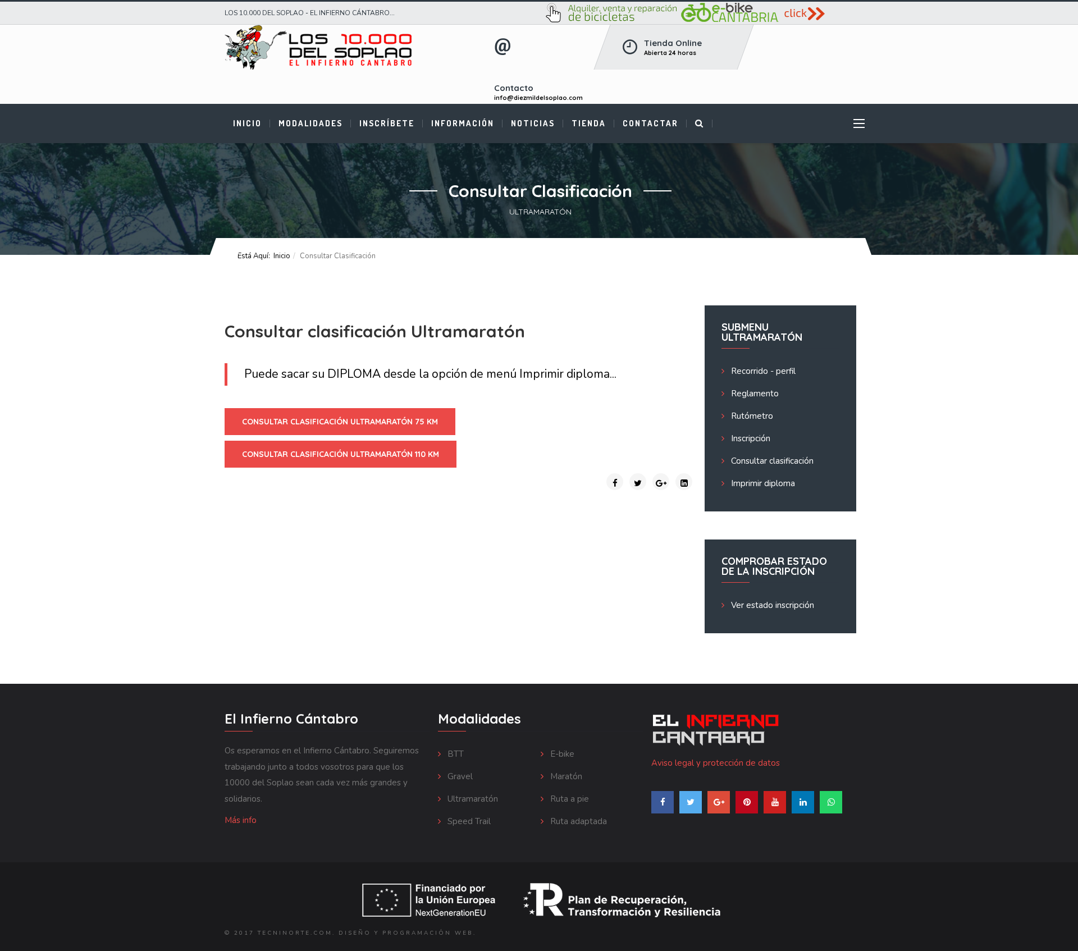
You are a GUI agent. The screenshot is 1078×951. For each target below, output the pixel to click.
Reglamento (754, 393)
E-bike (561, 754)
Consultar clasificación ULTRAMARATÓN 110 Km (340, 454)
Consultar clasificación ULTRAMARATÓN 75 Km (340, 422)
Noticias (533, 123)
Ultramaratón (471, 798)
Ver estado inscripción (771, 605)
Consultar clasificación (771, 461)
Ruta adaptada (577, 821)
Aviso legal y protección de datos (715, 763)
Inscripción (749, 438)
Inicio (247, 123)
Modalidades (310, 123)
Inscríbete (386, 123)
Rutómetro (751, 416)
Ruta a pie (568, 798)
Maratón (565, 776)
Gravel (459, 776)
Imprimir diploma (564, 374)
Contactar (650, 123)
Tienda (589, 123)
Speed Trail (468, 821)
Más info (241, 820)
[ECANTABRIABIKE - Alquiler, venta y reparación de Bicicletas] (700, 13)
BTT (454, 754)
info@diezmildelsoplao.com (538, 98)
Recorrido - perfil (762, 371)
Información (462, 123)
